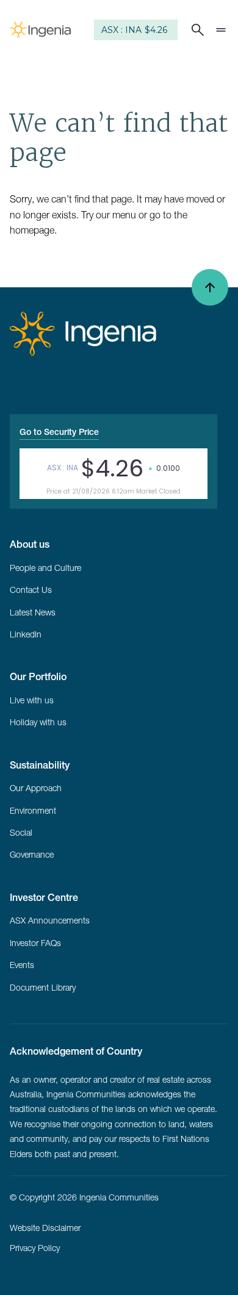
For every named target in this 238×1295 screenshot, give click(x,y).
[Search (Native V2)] (195, 29)
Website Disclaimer (45, 1227)
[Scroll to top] (210, 287)
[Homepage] (40, 30)
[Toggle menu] (221, 30)
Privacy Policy (35, 1248)
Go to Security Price (59, 431)
